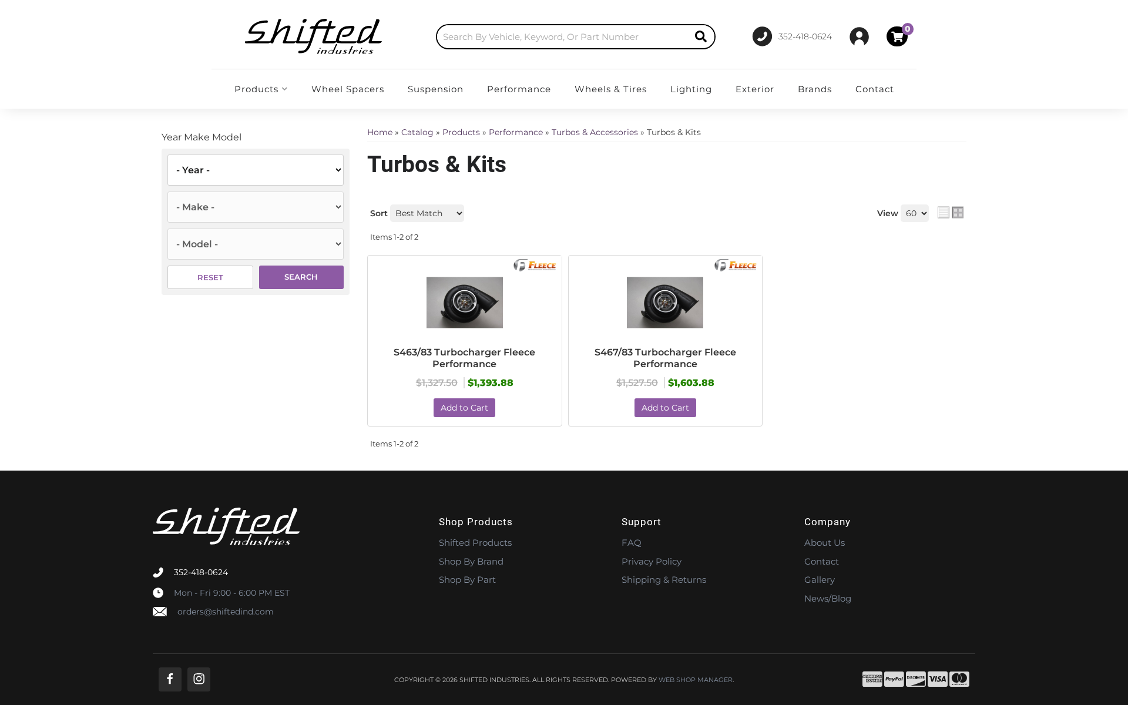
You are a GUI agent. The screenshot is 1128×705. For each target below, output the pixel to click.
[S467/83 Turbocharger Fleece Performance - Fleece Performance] (736, 264)
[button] (576, 36)
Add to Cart (464, 407)
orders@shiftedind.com (225, 611)
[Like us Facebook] (170, 679)
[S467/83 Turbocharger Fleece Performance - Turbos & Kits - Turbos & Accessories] (666, 302)
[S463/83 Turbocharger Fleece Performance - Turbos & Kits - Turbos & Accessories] (465, 302)
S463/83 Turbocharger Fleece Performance (464, 358)
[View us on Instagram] (198, 679)
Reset (210, 277)
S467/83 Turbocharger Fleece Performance (665, 358)
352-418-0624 (201, 572)
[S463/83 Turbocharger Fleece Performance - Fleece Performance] (535, 264)
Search (301, 276)
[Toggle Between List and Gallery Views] (951, 213)
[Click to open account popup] (859, 36)
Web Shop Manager (696, 680)
